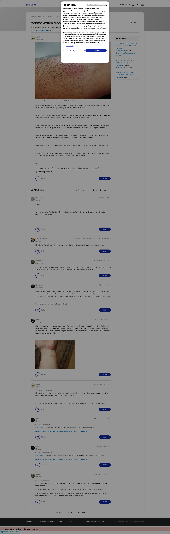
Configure (74, 51)
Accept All (96, 51)
